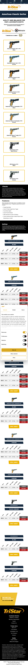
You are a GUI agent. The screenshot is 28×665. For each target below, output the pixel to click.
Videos (10, 2)
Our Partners (14, 633)
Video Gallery (14, 639)
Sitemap (22, 661)
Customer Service (14, 616)
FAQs (24, 3)
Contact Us (14, 623)
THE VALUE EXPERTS (13, 9)
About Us (14, 627)
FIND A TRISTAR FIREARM (6, 600)
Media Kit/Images (14, 641)
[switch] (25, 336)
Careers (14, 635)
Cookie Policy (17, 662)
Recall (14, 621)
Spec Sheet (14, 269)
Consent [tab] (5, 309)
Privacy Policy (11, 662)
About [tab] (23, 309)
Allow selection (14, 353)
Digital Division (19, 664)
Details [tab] (14, 309)
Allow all (14, 350)
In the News (14, 629)
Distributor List (14, 631)
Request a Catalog (14, 617)
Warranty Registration (14, 619)
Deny (14, 357)
